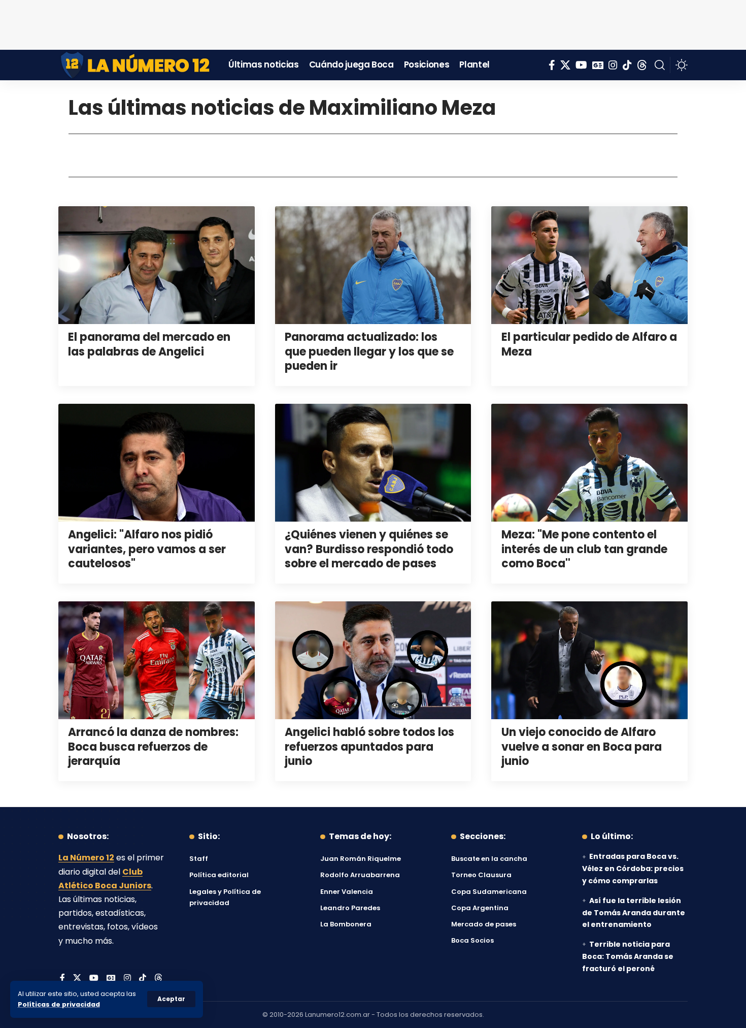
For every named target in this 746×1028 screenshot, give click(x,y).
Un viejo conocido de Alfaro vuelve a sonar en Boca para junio (581, 746)
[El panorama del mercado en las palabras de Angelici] (156, 265)
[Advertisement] (373, 23)
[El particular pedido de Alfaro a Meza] (589, 265)
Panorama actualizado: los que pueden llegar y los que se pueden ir (369, 351)
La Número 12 (86, 857)
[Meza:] (589, 463)
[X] (565, 65)
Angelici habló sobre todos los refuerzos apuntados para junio (369, 746)
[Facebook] (552, 65)
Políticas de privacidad (59, 1004)
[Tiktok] (627, 65)
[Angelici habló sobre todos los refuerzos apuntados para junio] (373, 660)
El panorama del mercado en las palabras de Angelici (149, 344)
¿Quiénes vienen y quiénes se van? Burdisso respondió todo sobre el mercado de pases (369, 549)
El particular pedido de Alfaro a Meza (589, 344)
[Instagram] (613, 65)
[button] (171, 999)
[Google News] (598, 65)
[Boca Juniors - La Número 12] (135, 65)
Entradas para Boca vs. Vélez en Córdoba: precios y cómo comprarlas (633, 868)
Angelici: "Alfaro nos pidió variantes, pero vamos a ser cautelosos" (147, 549)
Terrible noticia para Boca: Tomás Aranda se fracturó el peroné (627, 956)
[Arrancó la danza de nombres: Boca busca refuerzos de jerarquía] (156, 660)
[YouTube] (581, 65)
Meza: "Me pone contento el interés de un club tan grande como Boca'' (584, 549)
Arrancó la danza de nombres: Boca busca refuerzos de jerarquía (153, 746)
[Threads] (642, 65)
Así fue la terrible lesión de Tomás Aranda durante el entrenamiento (633, 912)
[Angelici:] (156, 463)
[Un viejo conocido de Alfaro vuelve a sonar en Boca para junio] (589, 660)
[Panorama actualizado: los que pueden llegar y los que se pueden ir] (373, 265)
